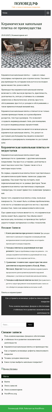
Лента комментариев (13, 390)
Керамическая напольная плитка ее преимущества (26, 347)
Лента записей (10, 386)
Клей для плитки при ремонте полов (23, 233)
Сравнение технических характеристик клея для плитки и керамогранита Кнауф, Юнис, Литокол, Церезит (26, 265)
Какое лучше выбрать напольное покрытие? (23, 362)
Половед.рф (26, 4)
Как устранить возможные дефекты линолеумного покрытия (27, 300)
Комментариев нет (20, 35)
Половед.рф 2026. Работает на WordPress (26, 408)
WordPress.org (10, 394)
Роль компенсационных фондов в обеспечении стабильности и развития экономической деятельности (29, 309)
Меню (5, 13)
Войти (7, 382)
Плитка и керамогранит (11, 292)
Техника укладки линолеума (16, 358)
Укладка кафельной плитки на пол (22, 280)
